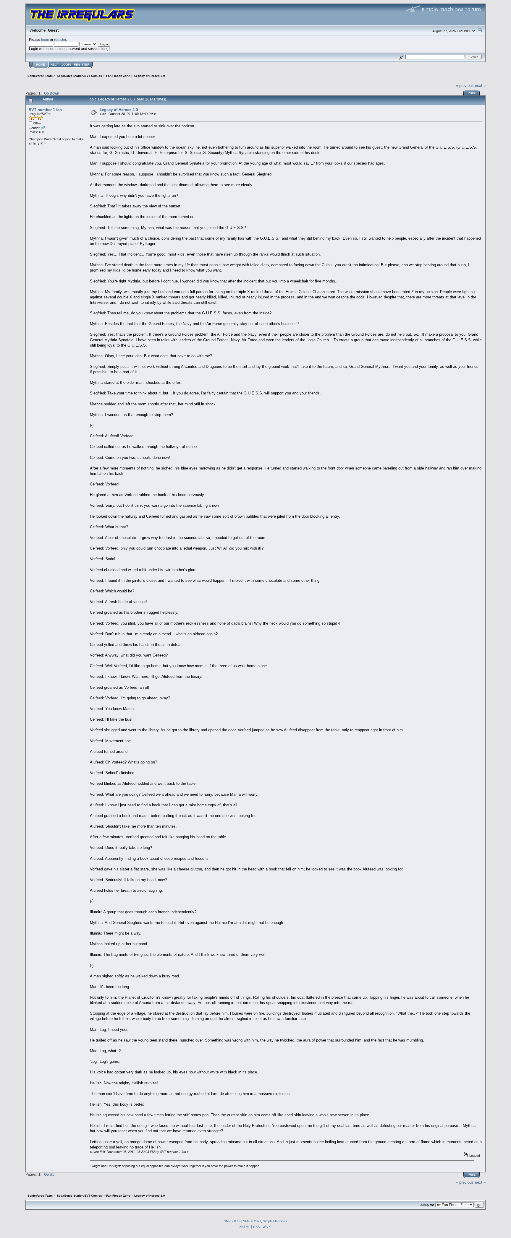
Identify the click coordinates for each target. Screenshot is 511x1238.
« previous (465, 85)
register (60, 39)
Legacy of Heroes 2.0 (119, 110)
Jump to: (427, 1205)
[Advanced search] (401, 57)
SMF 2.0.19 (232, 1221)
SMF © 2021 (252, 1221)
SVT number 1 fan (45, 110)
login (45, 39)
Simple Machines (275, 1221)
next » (480, 85)
